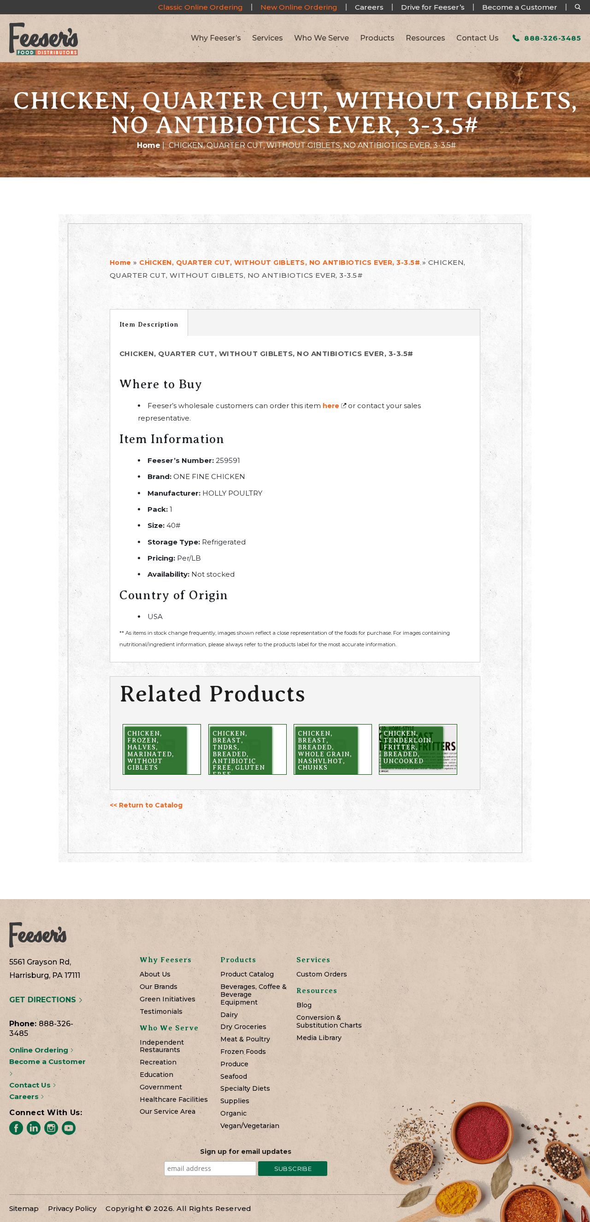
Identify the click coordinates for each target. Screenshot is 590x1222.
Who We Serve (321, 38)
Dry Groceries (243, 1027)
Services (267, 38)
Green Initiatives (167, 999)
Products (377, 38)
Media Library (319, 1038)
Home (148, 145)
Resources (425, 38)
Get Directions (43, 999)
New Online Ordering (298, 7)
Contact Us (477, 38)
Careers (369, 7)
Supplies (234, 1101)
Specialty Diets (245, 1089)
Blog (304, 1005)
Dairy (229, 1015)
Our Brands (158, 987)
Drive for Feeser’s (433, 7)
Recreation (158, 1062)
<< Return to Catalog (146, 805)
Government (161, 1087)
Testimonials (161, 1012)
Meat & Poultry (245, 1039)
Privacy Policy (72, 1208)
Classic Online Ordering (200, 7)
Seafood (233, 1077)
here (331, 406)
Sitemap (24, 1208)
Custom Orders (321, 974)
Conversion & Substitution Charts (329, 1021)
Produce (234, 1064)
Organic (233, 1113)
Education (156, 1075)
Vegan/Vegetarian (249, 1126)
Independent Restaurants (162, 1046)
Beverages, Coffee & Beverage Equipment (253, 994)
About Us (155, 974)
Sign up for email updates (245, 1151)
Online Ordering (39, 1050)
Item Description (148, 324)
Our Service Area (167, 1112)
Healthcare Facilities (174, 1100)
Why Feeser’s (216, 38)
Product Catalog (247, 974)
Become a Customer (519, 7)
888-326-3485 (551, 38)
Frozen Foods (243, 1052)
